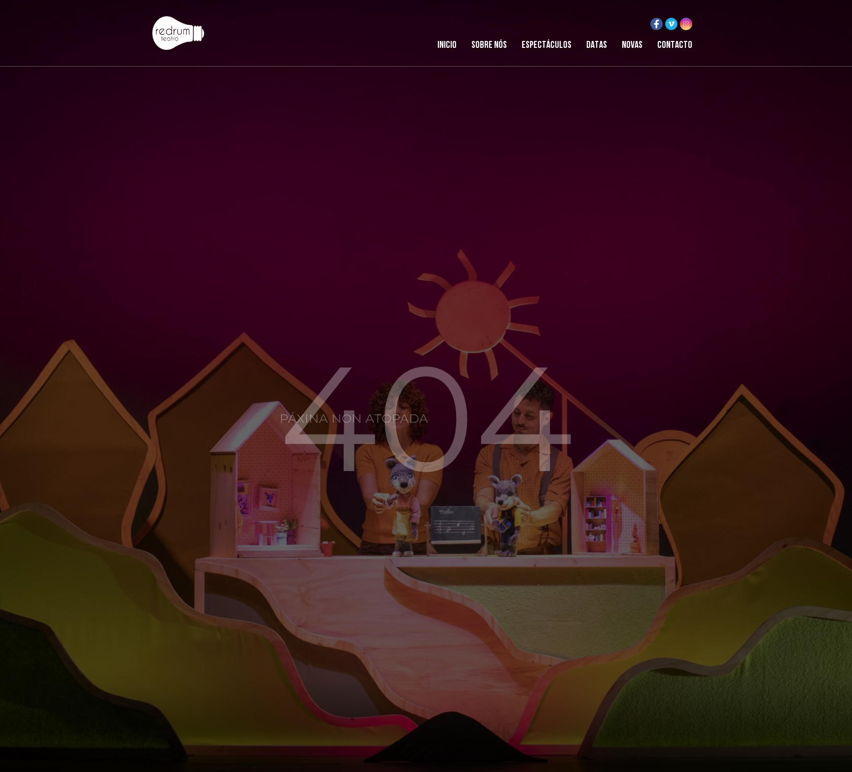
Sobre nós (489, 45)
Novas (632, 45)
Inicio (447, 45)
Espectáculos (546, 45)
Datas (596, 45)
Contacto (674, 45)
